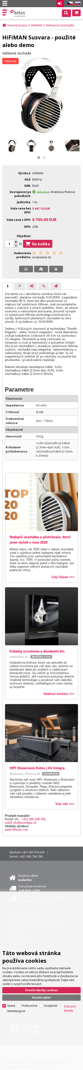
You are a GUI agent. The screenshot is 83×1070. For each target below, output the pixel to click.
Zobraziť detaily (70, 1008)
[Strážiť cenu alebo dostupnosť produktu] (41, 269)
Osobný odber (28, 878)
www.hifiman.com (16, 829)
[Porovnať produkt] (26, 269)
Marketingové (16, 1011)
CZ (69, 3)
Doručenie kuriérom (32, 888)
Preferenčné (30, 1006)
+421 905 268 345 (33, 819)
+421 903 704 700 (30, 856)
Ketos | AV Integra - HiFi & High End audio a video (18, 13)
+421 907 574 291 (33, 852)
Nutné (11, 1006)
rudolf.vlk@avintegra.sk (20, 822)
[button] (39, 157)
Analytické (50, 1006)
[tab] (7, 286)
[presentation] (8, 286)
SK (77, 3)
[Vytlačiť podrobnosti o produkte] (56, 269)
